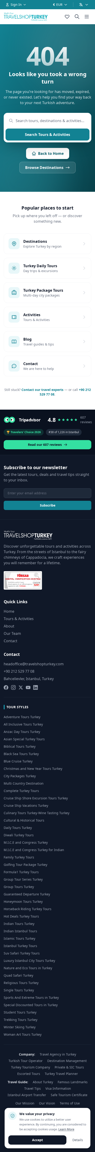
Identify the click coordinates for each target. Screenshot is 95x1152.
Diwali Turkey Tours (19, 835)
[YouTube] (28, 687)
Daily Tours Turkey (18, 827)
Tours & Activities (19, 618)
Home (9, 611)
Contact (10, 640)
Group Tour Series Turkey (23, 879)
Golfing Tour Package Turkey (25, 864)
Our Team (12, 633)
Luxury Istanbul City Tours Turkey (29, 960)
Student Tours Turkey (20, 1012)
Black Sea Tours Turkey (21, 754)
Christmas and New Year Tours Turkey (33, 768)
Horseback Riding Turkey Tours (27, 909)
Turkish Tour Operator (26, 1061)
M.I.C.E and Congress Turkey (26, 842)
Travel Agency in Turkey (58, 1054)
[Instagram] (13, 687)
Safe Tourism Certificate (69, 1095)
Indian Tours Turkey (19, 923)
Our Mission (24, 1103)
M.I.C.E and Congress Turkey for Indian (34, 850)
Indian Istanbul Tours (20, 931)
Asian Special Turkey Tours (24, 739)
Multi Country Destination (24, 783)
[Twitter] (20, 687)
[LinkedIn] (35, 687)
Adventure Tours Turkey (22, 717)
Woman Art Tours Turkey (23, 1034)
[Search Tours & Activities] (77, 16)
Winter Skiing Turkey (20, 1027)
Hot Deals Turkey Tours (21, 916)
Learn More (66, 1129)
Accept (37, 1140)
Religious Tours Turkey (21, 983)
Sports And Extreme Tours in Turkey (31, 997)
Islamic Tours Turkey (19, 938)
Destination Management (67, 1061)
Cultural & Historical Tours (24, 820)
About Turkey (43, 1082)
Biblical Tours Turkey (20, 746)
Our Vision (47, 1103)
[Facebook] (6, 687)
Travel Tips (32, 1088)
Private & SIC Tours (69, 1067)
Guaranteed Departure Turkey (27, 894)
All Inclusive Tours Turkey (23, 724)
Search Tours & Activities (47, 134)
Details (77, 1140)
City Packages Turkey (20, 776)
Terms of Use (70, 1103)
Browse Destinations (44, 167)
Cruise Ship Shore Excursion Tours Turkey (36, 798)
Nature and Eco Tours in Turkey (28, 968)
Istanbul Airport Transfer (27, 1095)
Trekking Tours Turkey (20, 1019)
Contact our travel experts (42, 389)
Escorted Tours (28, 1073)
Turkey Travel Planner (61, 1073)
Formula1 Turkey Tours (21, 872)
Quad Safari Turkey (18, 975)
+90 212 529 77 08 (19, 671)
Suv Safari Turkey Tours (22, 953)
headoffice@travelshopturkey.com (34, 663)
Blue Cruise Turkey (18, 761)
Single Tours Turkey (19, 990)
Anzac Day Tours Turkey (22, 731)
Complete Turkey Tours (21, 791)
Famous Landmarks (73, 1082)
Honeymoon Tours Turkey (23, 901)
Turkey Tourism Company (30, 1067)
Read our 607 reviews (45, 444)
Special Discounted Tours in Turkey (31, 1005)
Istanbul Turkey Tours (20, 946)
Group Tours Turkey (19, 887)
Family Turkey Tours (19, 857)
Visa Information (58, 1088)
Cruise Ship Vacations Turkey (26, 805)
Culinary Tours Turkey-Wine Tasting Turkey (36, 813)
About (9, 626)
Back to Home (51, 153)
